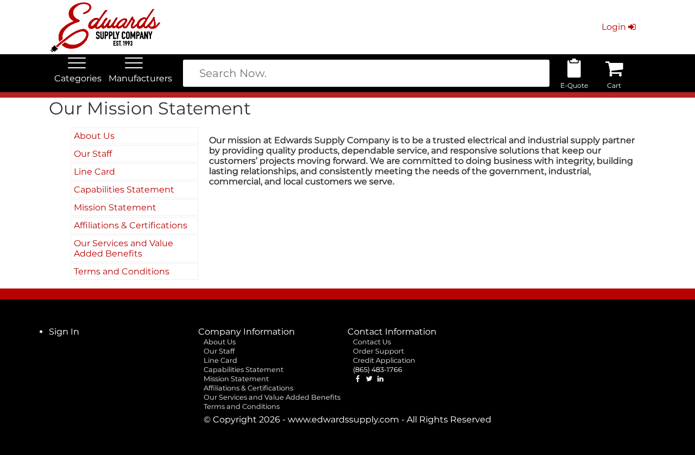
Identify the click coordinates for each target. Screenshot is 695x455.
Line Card (94, 171)
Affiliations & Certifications (130, 225)
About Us (94, 136)
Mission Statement (115, 207)
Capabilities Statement (124, 189)
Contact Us (372, 342)
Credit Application (384, 360)
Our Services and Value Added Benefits (123, 248)
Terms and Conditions (121, 271)
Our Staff (93, 154)
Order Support (378, 351)
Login (614, 27)
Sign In (64, 331)
